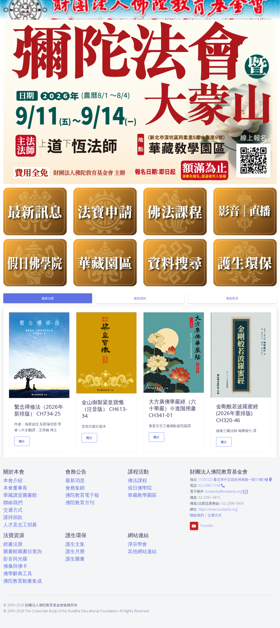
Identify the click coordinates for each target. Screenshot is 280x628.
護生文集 (75, 544)
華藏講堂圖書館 (20, 495)
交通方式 (13, 509)
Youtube (206, 525)
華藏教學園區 (142, 495)
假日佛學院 (140, 487)
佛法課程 (137, 480)
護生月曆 (75, 551)
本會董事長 (15, 487)
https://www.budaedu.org (217, 509)
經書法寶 (13, 544)
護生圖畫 (75, 558)
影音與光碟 (15, 558)
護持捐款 (13, 517)
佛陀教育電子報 (82, 495)
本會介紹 (13, 480)
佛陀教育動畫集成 (22, 580)
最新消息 (75, 480)
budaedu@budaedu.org (224, 491)
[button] (23, 102)
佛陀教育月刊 (79, 502)
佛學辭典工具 (17, 573)
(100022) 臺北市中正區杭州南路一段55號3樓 (233, 479)
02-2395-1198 (209, 485)
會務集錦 (75, 487)
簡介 (22, 441)
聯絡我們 (13, 502)
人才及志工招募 (20, 524)
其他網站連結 (142, 551)
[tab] (47, 298)
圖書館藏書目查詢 (22, 551)
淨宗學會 (137, 544)
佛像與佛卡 (15, 566)
